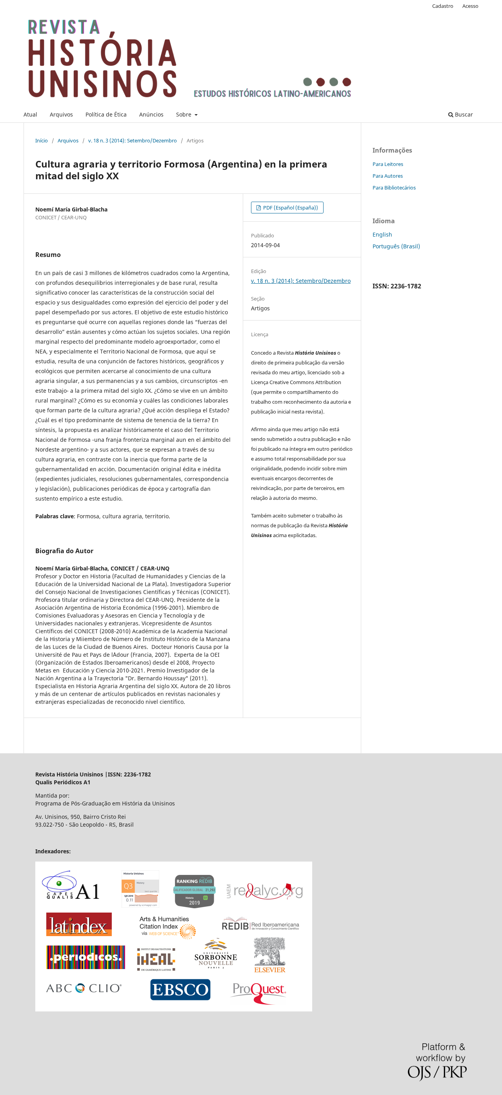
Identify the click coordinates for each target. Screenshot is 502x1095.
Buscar (463, 114)
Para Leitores (388, 164)
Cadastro (442, 5)
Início (41, 140)
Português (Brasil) (396, 246)
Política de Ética (106, 114)
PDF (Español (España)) (290, 207)
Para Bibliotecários (394, 187)
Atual (30, 114)
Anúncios (151, 114)
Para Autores (388, 175)
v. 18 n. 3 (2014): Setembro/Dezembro (132, 140)
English (382, 234)
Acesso (470, 5)
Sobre (184, 114)
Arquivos (61, 114)
